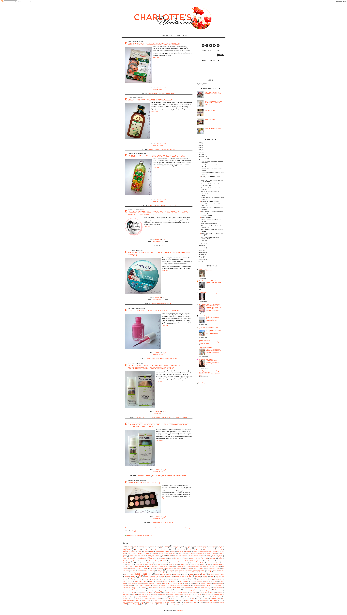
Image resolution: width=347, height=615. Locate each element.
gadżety (158, 564)
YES (125, 604)
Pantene (130, 585)
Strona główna (167, 36)
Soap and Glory (164, 596)
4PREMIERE (202, 292)
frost (146, 564)
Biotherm (133, 551)
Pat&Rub (147, 585)
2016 (199, 143)
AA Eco (130, 546)
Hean (147, 566)
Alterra (159, 546)
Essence (142, 561)
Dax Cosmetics (211, 555)
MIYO (197, 578)
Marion (211, 576)
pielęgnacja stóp (126, 589)
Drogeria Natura (163, 558)
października (203, 159)
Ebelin (178, 558)
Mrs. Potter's (161, 579)
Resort (138, 592)
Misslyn (192, 578)
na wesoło (194, 579)
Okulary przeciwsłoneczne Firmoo (210, 201)
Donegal (214, 556)
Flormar (196, 562)
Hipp (189, 566)
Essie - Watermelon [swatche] (209, 223)
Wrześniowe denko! (206, 217)
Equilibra (135, 561)
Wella (190, 602)
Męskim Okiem (162, 578)
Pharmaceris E (135, 587)
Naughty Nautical (217, 579)
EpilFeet (129, 561)
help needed (155, 566)
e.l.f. (174, 558)
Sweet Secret (126, 598)
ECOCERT (205, 558)
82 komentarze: (158, 355)
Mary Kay (218, 576)
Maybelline (132, 578)
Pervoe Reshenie (171, 585)
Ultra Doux (165, 600)
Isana (145, 568)
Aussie (129, 548)
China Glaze (172, 553)
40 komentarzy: (158, 241)
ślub (165, 598)
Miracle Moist (179, 578)
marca (201, 254)
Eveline (131, 563)
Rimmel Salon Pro (182, 592)
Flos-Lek (202, 563)
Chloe (179, 553)
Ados (135, 546)
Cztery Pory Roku (177, 555)
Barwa (190, 548)
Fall (171, 562)
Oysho (191, 583)
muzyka (180, 579)
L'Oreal (208, 572)
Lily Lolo (184, 574)
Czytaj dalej (156, 57)
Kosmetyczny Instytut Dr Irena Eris (183, 570)
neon (124, 581)
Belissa (173, 549)
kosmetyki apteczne (144, 417)
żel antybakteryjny (172, 604)
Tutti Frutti (172, 205)
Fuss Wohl (151, 564)
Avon (156, 548)
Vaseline (137, 602)
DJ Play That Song (188, 556)
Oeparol (206, 581)
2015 (199, 145)
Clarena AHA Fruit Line (199, 553)
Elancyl (220, 558)
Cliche (214, 553)
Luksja (222, 574)
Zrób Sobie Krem (161, 604)
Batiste (137, 549)
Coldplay (131, 555)
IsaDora (139, 568)
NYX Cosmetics (184, 581)
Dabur (184, 555)
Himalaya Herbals (180, 566)
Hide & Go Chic (163, 566)
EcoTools (212, 558)
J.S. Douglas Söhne (178, 568)
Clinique (220, 553)
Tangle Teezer (176, 598)
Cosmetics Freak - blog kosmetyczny (209, 304)
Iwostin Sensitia (168, 568)
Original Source (177, 583)
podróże (208, 589)
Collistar (137, 555)
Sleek (145, 597)
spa (184, 596)
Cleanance (209, 553)
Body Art (173, 551)
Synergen (152, 598)
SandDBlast (180, 610)
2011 (199, 261)
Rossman (212, 592)
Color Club (143, 555)
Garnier (164, 564)
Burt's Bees (216, 551)
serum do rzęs (170, 594)
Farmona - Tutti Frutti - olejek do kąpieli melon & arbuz (156, 156)
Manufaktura (205, 576)
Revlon (144, 592)
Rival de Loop (193, 592)
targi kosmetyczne (186, 598)
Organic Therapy (131, 583)
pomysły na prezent (217, 589)
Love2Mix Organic (214, 574)
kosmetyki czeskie (212, 570)
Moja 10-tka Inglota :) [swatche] (144, 483)
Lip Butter (197, 574)
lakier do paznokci (157, 359)
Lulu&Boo (127, 576)
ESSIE (185, 36)
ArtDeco (220, 546)
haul (131, 566)
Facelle (166, 563)
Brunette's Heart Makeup (206, 359)
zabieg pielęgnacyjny (134, 604)
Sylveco (146, 598)
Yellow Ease (209, 270)
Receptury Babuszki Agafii (129, 592)
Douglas (220, 557)
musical (167, 579)
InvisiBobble (132, 568)
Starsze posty (188, 528)
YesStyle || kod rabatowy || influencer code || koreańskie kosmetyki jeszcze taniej (213, 350)
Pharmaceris (156, 417)
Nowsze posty (129, 528)
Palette (209, 583)
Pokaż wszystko (220, 378)
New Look (130, 581)
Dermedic (138, 556)
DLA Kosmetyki (197, 556)
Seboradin (141, 594)
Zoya (153, 604)
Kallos (218, 568)
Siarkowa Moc (198, 594)
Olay (212, 581)
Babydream (164, 548)
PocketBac (200, 589)
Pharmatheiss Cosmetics (175, 587)
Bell (178, 549)
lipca (200, 245)
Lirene (203, 574)
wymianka (207, 602)
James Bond (188, 568)
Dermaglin (132, 556)
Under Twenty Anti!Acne (202, 600)
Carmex (134, 553)
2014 (199, 147)
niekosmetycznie (139, 581)
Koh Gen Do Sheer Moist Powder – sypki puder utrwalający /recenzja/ (212, 319)
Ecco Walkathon (185, 558)
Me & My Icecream (144, 578)
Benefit (183, 549)
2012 (199, 152)
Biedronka (190, 549)
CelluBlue (154, 553)
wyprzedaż (213, 602)
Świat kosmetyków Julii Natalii (207, 281)
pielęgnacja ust (153, 589)
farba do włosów (177, 562)
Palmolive (220, 583)
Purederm (186, 590)
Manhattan (198, 576)
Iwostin (153, 568)
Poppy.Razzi (125, 590)
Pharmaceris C (126, 587)
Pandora (125, 585)
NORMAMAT (166, 581)
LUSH (140, 576)
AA (124, 546)
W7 (181, 602)
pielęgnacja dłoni (205, 587)
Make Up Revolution (179, 576)
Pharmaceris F (144, 587)
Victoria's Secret (149, 602)
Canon (129, 553)
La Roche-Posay (128, 574)
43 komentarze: (158, 201)
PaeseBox (203, 583)
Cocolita (125, 555)
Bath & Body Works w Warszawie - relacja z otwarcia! (210, 237)
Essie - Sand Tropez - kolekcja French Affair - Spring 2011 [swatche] (213, 102)
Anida (193, 546)
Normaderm (158, 581)
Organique (139, 583)
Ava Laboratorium (138, 548)
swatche (174, 359)
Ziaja (143, 604)
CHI (166, 553)
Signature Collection (219, 594)
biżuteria (145, 551)
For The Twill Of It (211, 562)
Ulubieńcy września (206, 215)
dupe (170, 558)
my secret (187, 579)
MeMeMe (152, 578)
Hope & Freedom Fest (197, 566)
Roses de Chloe (203, 592)
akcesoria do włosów (143, 546)
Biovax (139, 551)
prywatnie (169, 590)
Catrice (140, 553)
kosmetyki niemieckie (147, 572)
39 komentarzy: (158, 472)
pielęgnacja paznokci (217, 587)
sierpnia (201, 243)
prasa (143, 591)
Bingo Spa (207, 549)
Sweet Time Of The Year (136, 598)
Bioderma (125, 551)
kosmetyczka (170, 570)
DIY (181, 556)
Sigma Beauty (207, 594)
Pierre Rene (177, 589)
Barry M (184, 548)
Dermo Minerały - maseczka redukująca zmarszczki (154, 44)
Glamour (176, 564)
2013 (199, 149)
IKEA (213, 566)
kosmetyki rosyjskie (160, 572)
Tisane (143, 600)
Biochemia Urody (217, 549)
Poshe (138, 590)
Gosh (202, 564)
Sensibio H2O (155, 594)
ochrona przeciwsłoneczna (196, 581)
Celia (147, 553)
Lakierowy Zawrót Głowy (206, 347)
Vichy (142, 602)
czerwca (201, 248)
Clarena (190, 553)
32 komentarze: (158, 145)
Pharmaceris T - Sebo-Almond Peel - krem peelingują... (211, 184)
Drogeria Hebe (142, 558)
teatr (193, 598)
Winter (201, 602)
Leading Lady (176, 574)
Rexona (151, 592)
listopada (202, 156)
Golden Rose (184, 564)
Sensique (162, 594)
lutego (201, 257)
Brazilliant (195, 551)
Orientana (158, 583)
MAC (146, 576)
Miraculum (185, 578)
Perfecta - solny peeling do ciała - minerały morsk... (210, 177)
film (191, 562)
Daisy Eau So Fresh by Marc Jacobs (196, 555)
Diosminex (165, 556)
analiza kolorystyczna (177, 546)
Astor (124, 548)
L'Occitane (201, 572)
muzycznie (174, 579)
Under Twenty (189, 600)
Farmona (151, 205)
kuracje (188, 571)
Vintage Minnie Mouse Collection (162, 602)
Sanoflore (134, 594)
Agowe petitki (202, 269)
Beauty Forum (156, 549)
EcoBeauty (198, 558)
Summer (168, 359)
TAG (162, 245)
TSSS (148, 600)
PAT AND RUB (138, 585)
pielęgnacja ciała (161, 205)
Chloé (184, 553)
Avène (151, 548)
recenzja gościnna (217, 591)
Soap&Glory (172, 596)
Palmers (215, 583)
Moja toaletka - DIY (209, 110)
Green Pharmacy (154, 149)
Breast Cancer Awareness (205, 551)
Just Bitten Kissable (210, 568)
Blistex (152, 551)
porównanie (132, 590)
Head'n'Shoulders (139, 566)
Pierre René (186, 589)
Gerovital (170, 564)
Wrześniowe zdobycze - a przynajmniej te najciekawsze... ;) (213, 92)
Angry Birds (187, 546)
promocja (149, 590)
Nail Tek (200, 579)
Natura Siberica (208, 579)
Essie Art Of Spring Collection (177, 561)
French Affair (138, 564)
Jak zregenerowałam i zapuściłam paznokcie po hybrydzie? (212, 362)
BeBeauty (165, 549)
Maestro (162, 576)
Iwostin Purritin (160, 568)
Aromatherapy (212, 546)
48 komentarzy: (158, 89)
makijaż (163, 523)
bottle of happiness (204, 340)
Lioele (191, 574)
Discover (171, 556)
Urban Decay (213, 600)
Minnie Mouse (171, 578)
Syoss (159, 598)
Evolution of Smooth (147, 563)
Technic (198, 598)
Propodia (156, 591)
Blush (167, 551)
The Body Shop (215, 598)
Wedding (186, 602)
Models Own (213, 578)
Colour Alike (150, 555)
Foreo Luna (130, 564)
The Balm (204, 598)
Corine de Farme (160, 555)
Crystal (169, 555)
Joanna (201, 568)
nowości (173, 581)
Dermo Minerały (154, 93)
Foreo (217, 563)
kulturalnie (183, 571)
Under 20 (180, 600)
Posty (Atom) (135, 531)
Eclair (191, 558)
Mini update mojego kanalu (213, 294)
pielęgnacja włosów (168, 149)
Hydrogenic (206, 566)
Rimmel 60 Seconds (170, 592)
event (138, 563)
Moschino (154, 579)
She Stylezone (178, 594)
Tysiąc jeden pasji (204, 315)
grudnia (201, 154)
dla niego (205, 556)
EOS (124, 561)
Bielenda (198, 549)
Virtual (176, 602)
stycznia (201, 259)
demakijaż (219, 555)
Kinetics (140, 570)
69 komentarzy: (158, 299)
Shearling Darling (187, 594)
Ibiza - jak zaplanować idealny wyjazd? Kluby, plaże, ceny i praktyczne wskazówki (214, 332)
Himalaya (171, 566)
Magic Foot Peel (170, 576)
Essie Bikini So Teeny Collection (194, 561)
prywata (162, 591)
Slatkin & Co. (139, 596)
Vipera (172, 602)
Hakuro (125, 566)
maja (201, 250)
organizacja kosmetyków (148, 583)
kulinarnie (176, 572)
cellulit (161, 553)
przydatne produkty (177, 590)
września (202, 241)
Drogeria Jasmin (152, 558)
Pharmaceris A (218, 585)
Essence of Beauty (154, 561)
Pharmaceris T (167, 417)
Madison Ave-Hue (154, 576)
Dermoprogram (155, 557)
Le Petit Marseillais (166, 574)
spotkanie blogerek (191, 596)
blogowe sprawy (160, 551)
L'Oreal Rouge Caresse (219, 571)
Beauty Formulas (146, 549)
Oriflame (166, 583)
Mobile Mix (205, 578)
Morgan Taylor (147, 579)
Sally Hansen (126, 594)
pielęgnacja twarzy (168, 93)
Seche (148, 594)
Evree (155, 562)
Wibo (195, 602)
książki (170, 572)
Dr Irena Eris (131, 558)
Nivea (150, 581)
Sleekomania (154, 596)
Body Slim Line (180, 551)
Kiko (134, 570)
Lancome (157, 574)
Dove (124, 558)
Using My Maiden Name (128, 602)
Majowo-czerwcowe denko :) (212, 128)
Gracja (208, 564)
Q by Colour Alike (194, 591)
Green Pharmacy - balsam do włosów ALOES (150, 100)
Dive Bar (177, 556)
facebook (161, 562)
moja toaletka (139, 579)
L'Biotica (194, 572)
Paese (197, 583)
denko (124, 557)
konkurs (160, 570)
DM (210, 557)
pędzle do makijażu (183, 585)
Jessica (195, 568)
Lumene (133, 576)
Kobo (158, 523)
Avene (146, 548)
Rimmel (158, 593)
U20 (160, 600)
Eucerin (218, 561)
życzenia (180, 604)
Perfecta (155, 303)
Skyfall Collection (129, 596)
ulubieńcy (172, 600)
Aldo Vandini (152, 546)
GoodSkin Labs (195, 564)
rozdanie (219, 592)
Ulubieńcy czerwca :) (210, 119)
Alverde (166, 546)
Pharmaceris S (152, 587)
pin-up (193, 589)
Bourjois (187, 551)
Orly (186, 583)
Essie (148, 359)
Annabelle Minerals (202, 546)
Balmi (177, 548)
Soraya (179, 596)
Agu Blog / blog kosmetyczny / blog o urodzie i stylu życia (209, 371)
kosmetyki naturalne (135, 571)
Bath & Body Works (209, 548)
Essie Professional (209, 561)
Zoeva (149, 604)
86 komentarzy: (158, 519)
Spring (200, 596)
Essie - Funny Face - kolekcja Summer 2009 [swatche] (154, 310)
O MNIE (178, 36)
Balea (171, 548)
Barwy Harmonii (197, 548)
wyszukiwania (221, 602)
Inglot (153, 523)
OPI (216, 581)
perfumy (163, 585)
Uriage (220, 600)
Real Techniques (206, 591)
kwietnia (201, 252)
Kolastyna (152, 570)
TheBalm (137, 600)
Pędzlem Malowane (196, 585)
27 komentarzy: (158, 413)
